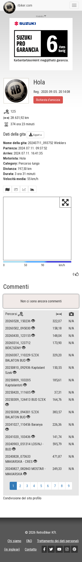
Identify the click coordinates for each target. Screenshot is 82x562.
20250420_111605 (17, 392)
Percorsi (11, 314)
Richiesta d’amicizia (48, 100)
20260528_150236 (17, 321)
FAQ (29, 541)
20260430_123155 (17, 335)
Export (36, 135)
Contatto (31, 549)
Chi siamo (14, 541)
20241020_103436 (17, 437)
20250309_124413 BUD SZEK (25, 399)
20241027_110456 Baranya (23, 424)
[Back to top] (70, 550)
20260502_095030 (17, 328)
